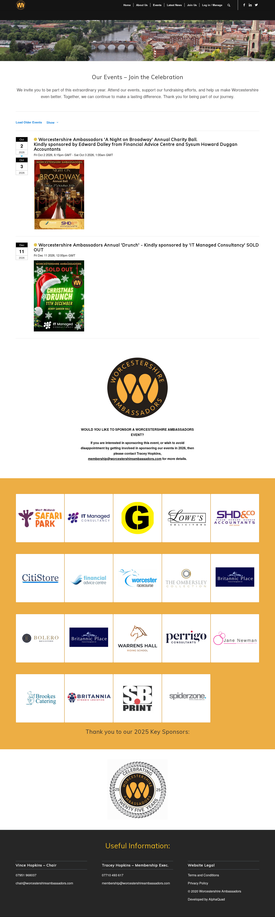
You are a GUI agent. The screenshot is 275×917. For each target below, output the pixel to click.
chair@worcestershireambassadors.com (44, 883)
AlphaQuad (217, 899)
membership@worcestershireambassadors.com (136, 883)
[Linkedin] (250, 5)
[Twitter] (256, 5)
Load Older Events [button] (29, 122)
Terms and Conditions (203, 875)
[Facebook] (244, 5)
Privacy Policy (198, 883)
